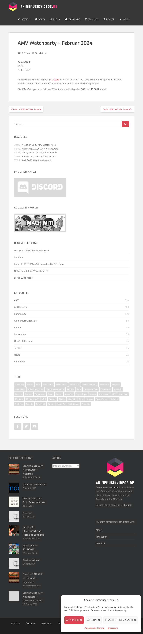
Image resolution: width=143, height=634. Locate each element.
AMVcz (99, 529)
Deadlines (92, 19)
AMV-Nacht (74, 384)
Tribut (51, 404)
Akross (30, 384)
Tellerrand (40, 404)
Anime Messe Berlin (55, 389)
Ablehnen (93, 620)
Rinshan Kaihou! (31, 560)
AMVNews (104, 384)
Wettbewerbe (21, 307)
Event (50, 394)
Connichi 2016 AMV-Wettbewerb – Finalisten (33, 469)
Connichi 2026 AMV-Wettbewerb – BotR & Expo (38, 264)
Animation (20, 389)
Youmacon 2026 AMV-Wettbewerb (39, 156)
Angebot (116, 384)
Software (114, 399)
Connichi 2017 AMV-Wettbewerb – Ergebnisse (33, 578)
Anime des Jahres (35, 389)
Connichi (118, 389)
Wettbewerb (74, 404)
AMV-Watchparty (89, 384)
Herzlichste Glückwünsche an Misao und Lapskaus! (33, 530)
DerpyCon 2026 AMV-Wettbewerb (39, 152)
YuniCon (86, 404)
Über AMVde (73, 19)
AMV (16, 300)
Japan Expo (81, 394)
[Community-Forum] (40, 223)
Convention (20, 334)
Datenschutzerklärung (94, 627)
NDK (44, 399)
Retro (81, 399)
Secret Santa (101, 399)
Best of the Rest (91, 389)
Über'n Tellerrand (23, 341)
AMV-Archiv (48, 384)
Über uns (30, 623)
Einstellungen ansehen (120, 620)
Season (89, 399)
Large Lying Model (23, 277)
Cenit (44, 53)
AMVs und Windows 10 (34, 484)
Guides (56, 19)
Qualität (72, 399)
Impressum (113, 627)
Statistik (19, 404)
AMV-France (61, 384)
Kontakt (15, 623)
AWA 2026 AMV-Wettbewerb (36, 160)
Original (52, 399)
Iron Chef (69, 394)
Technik (18, 347)
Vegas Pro (61, 404)
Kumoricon (103, 394)
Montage (19, 399)
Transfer (27, 513)
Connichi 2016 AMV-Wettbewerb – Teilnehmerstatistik (33, 596)
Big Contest (106, 389)
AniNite (70, 389)
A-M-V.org (19, 384)
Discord (110, 19)
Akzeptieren (74, 620)
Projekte (25, 19)
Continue (19, 257)
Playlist (62, 399)
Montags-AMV (32, 399)
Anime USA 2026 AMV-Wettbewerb (40, 148)
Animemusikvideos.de (25, 320)
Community (20, 313)
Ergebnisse (40, 394)
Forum (125, 19)
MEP (113, 394)
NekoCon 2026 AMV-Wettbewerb (39, 144)
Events (41, 19)
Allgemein (19, 361)
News (17, 354)
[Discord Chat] (40, 187)
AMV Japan (101, 536)
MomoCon (123, 394)
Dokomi (28, 394)
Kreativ (93, 394)
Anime (17, 327)
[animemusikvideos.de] (115, 470)
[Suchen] (125, 124)
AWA (79, 389)
